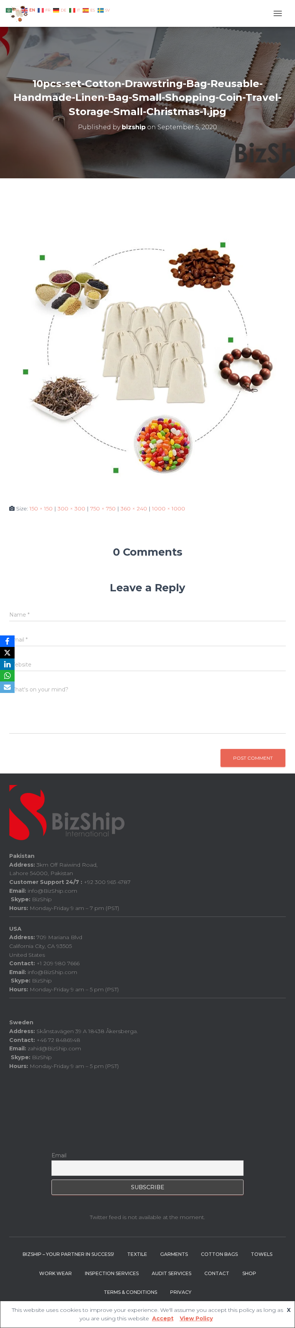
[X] (7, 652)
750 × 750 (103, 508)
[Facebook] (7, 641)
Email (58, 1155)
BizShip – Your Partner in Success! (68, 1254)
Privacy (180, 1292)
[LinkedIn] (7, 664)
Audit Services (171, 1273)
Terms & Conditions (130, 1292)
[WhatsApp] (7, 675)
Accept (163, 1318)
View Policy (196, 1318)
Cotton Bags (219, 1254)
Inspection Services (112, 1273)
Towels (261, 1254)
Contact (216, 1273)
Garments (174, 1254)
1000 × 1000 (168, 508)
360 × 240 (134, 508)
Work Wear (55, 1273)
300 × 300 (71, 508)
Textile (137, 1254)
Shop (249, 1273)
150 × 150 (41, 508)
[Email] (7, 687)
